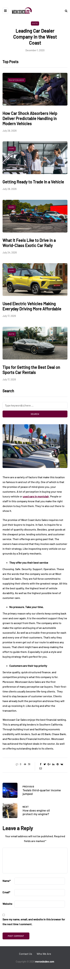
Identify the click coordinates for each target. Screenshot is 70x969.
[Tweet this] (45, 764)
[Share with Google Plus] (49, 764)
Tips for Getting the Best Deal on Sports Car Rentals (31, 370)
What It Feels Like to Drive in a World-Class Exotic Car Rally (29, 243)
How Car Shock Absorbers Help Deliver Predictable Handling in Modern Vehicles (30, 118)
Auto (35, 23)
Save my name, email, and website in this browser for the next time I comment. (34, 922)
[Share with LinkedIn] (53, 764)
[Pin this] (57, 764)
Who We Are (44, 953)
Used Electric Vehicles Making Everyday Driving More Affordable (32, 306)
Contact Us (25, 953)
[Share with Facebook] (40, 764)
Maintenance (16, 80)
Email (6, 892)
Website (7, 903)
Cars (11, 149)
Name (7, 880)
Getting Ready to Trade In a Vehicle (33, 181)
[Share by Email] (40, 768)
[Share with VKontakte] (62, 764)
